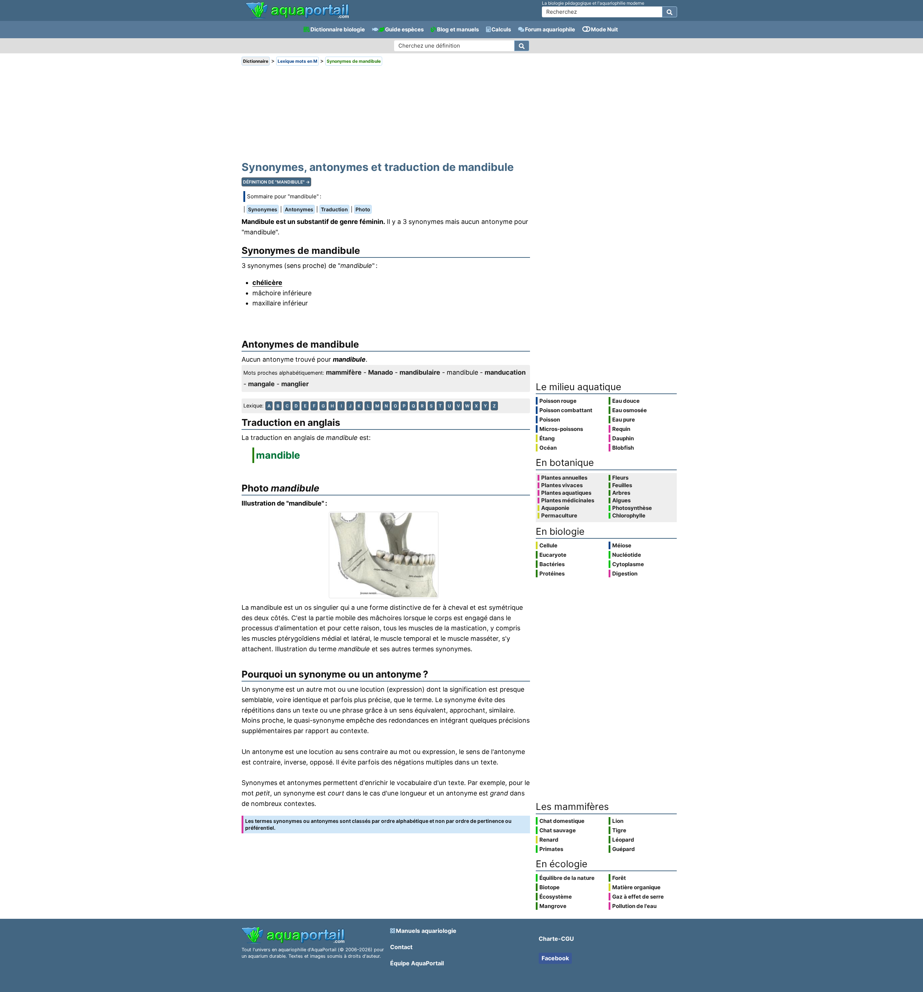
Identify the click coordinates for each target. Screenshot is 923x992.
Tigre (619, 830)
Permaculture (559, 516)
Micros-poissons (561, 429)
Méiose (621, 545)
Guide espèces (404, 29)
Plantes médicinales (567, 500)
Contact (401, 947)
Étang (547, 438)
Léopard (623, 839)
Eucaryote (552, 554)
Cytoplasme (628, 564)
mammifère (344, 372)
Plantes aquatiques (566, 493)
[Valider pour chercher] (669, 11)
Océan (548, 447)
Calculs (501, 29)
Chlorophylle (628, 516)
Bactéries (552, 564)
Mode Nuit (604, 29)
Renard (548, 839)
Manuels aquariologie (426, 930)
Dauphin (623, 438)
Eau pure (623, 419)
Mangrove (552, 906)
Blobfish (623, 447)
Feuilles (622, 485)
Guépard (623, 849)
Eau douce (626, 400)
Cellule (548, 545)
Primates (551, 849)
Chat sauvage (557, 830)
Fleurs (620, 478)
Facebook (555, 958)
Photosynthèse (632, 508)
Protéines (552, 573)
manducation (505, 372)
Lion (617, 820)
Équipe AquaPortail (417, 963)
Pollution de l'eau (634, 906)
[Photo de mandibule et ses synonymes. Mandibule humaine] (385, 555)
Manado (380, 372)
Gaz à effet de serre (638, 896)
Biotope (549, 887)
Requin (621, 429)
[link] (297, 11)
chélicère (267, 282)
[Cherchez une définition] (521, 45)
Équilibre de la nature (567, 877)
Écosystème (555, 896)
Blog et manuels (458, 29)
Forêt (619, 877)
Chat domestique (561, 820)
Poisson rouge (558, 400)
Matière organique (636, 887)
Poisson (549, 419)
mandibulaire (419, 372)
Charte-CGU (556, 938)
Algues (621, 500)
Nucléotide (626, 554)
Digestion (624, 573)
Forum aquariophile (550, 29)
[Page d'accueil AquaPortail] (297, 18)
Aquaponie (555, 508)
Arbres (621, 493)
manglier (295, 384)
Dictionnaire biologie (337, 29)
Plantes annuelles (564, 478)
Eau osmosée (629, 410)
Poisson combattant (565, 410)
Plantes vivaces (562, 485)
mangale (261, 384)
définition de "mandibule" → (276, 182)
